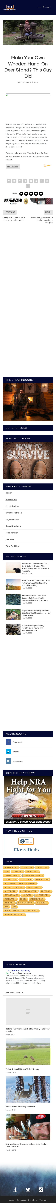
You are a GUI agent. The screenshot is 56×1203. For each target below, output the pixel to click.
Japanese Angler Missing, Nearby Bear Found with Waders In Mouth (33, 628)
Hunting (21, 82)
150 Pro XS (45, 891)
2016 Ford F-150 (36, 899)
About (12, 1200)
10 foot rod (26, 879)
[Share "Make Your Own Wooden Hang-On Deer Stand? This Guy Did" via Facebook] (9, 180)
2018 (6, 907)
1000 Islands (9, 899)
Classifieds (21, 1200)
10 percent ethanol (13, 887)
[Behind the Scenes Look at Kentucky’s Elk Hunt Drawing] (28, 1011)
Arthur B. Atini (11, 500)
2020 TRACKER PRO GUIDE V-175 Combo (20, 911)
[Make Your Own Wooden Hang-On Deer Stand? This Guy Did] (28, 32)
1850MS (23, 899)
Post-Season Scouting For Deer (20, 1107)
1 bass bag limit (11, 875)
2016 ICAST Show (25, 903)
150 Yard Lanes (11, 895)
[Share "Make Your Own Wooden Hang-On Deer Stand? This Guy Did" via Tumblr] (25, 180)
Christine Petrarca (14, 513)
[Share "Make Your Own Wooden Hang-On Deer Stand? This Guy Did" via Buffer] (36, 180)
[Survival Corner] (28, 460)
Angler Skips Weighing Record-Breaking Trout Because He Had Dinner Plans (36, 613)
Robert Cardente (13, 526)
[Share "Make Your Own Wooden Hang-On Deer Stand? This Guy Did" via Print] (28, 186)
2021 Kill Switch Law (14, 915)
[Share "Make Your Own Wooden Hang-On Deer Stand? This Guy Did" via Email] (47, 180)
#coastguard (10, 868)
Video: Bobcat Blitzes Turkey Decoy (22, 1069)
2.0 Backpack (10, 879)
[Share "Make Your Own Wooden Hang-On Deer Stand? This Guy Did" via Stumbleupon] (41, 180)
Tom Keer (10, 539)
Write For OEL (12, 546)
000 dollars (32, 872)
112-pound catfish (28, 891)
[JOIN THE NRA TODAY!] (28, 800)
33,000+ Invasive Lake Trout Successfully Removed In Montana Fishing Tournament (35, 598)
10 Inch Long (42, 879)
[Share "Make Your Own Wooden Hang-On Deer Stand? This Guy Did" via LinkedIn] (30, 180)
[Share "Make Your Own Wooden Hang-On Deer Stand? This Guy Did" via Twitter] (14, 180)
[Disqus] (28, 267)
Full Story (12, 167)
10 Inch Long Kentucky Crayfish (19, 883)
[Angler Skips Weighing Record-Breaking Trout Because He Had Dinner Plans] (13, 614)
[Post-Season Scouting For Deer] (28, 1089)
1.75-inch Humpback (33, 875)
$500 (6, 872)
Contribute (32, 1200)
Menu (46, 7)
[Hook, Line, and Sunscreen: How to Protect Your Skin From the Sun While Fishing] (13, 584)
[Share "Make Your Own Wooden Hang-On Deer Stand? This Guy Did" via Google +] (20, 180)
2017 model (42, 903)
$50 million (42, 868)
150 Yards (27, 895)
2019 (14, 907)
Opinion (9, 493)
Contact (42, 1200)
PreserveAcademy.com (20, 973)
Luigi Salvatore (12, 519)
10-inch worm (34, 887)
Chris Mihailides (12, 506)
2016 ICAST (8, 903)
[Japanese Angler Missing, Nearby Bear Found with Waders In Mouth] (13, 629)
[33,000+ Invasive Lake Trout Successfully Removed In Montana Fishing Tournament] (13, 599)
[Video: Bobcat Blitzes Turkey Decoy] (28, 1051)
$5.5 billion (27, 868)
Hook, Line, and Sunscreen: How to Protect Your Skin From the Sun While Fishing (35, 583)
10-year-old (9, 891)
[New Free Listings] (28, 844)
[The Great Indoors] (28, 402)
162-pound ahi (42, 895)
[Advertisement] (28, 684)
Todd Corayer (12, 533)
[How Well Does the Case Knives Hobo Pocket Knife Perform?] (28, 1127)
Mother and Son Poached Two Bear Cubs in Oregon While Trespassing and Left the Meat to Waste (35, 567)
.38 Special (17, 872)
